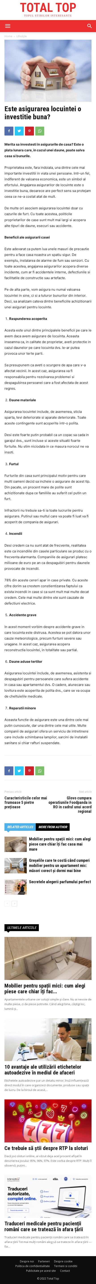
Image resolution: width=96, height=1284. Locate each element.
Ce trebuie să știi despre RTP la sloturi (46, 1148)
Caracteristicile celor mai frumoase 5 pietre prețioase (25, 802)
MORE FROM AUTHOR (52, 827)
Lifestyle (22, 36)
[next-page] (14, 903)
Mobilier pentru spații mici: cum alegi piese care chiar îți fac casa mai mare (60, 844)
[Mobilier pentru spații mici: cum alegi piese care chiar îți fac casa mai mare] (15, 844)
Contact (65, 1271)
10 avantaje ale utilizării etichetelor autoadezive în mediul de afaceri (42, 1070)
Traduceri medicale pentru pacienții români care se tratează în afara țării (43, 1226)
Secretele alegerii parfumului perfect (60, 881)
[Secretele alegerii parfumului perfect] (15, 887)
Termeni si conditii (65, 1266)
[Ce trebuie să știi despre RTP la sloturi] (48, 1120)
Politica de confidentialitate (32, 1266)
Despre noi (27, 1261)
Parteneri (44, 1261)
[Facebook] (8, 131)
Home (8, 36)
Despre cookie (63, 1261)
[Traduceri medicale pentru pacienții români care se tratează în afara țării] (48, 1196)
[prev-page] (7, 903)
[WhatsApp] (39, 131)
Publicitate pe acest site (41, 1271)
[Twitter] (19, 131)
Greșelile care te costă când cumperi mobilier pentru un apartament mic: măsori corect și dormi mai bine (59, 865)
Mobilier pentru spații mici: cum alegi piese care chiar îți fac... (44, 989)
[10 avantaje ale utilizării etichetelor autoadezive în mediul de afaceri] (48, 1039)
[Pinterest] (29, 131)
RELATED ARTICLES (20, 827)
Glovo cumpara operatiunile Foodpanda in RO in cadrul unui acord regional (70, 805)
